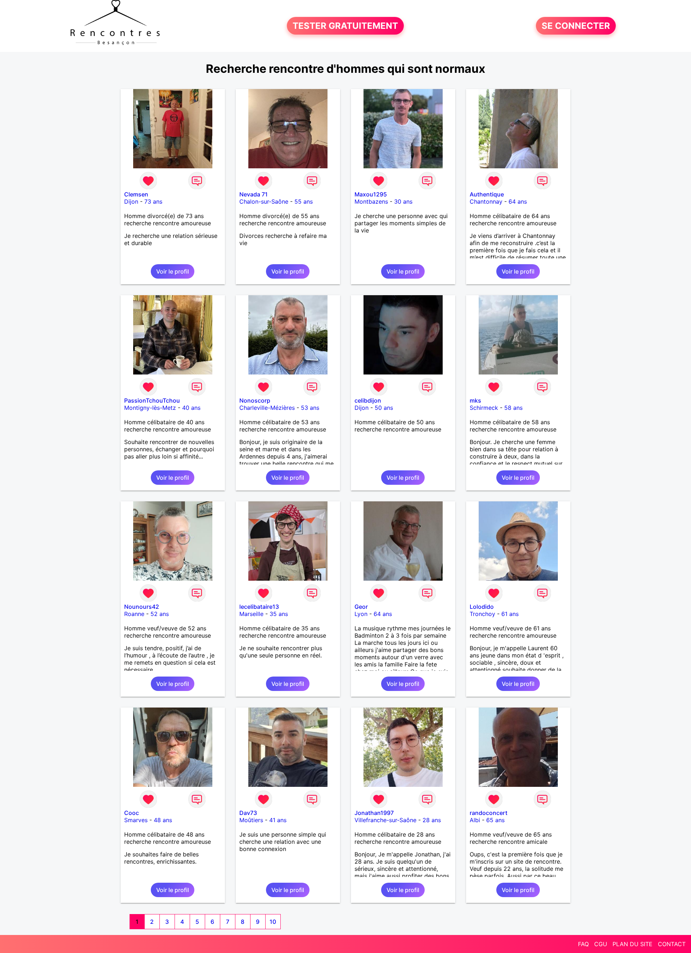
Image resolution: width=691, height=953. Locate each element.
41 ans (277, 820)
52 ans (159, 613)
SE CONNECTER (576, 26)
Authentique (487, 194)
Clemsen (136, 194)
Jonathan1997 (374, 812)
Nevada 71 (253, 194)
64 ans (518, 201)
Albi (475, 820)
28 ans (432, 820)
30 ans (403, 201)
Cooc (131, 812)
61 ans (510, 613)
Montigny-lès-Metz (150, 407)
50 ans (384, 407)
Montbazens (371, 201)
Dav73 (248, 812)
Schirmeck (484, 407)
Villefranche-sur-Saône (385, 820)
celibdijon (367, 400)
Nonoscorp (254, 400)
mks (475, 400)
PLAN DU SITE (632, 944)
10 (273, 921)
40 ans (191, 407)
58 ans (513, 407)
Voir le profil (172, 271)
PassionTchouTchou (152, 400)
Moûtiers (251, 820)
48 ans (163, 820)
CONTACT (672, 944)
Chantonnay (486, 201)
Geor (361, 606)
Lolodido (482, 606)
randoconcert (488, 812)
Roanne (134, 613)
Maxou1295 (370, 194)
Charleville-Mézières (267, 407)
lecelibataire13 (259, 606)
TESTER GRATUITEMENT (345, 26)
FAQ (583, 944)
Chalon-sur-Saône (263, 201)
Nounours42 (141, 606)
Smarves (136, 820)
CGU (600, 944)
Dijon (131, 201)
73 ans (153, 201)
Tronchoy (482, 613)
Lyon (360, 613)
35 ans (279, 613)
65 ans (495, 820)
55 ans (303, 201)
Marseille (251, 613)
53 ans (310, 407)
